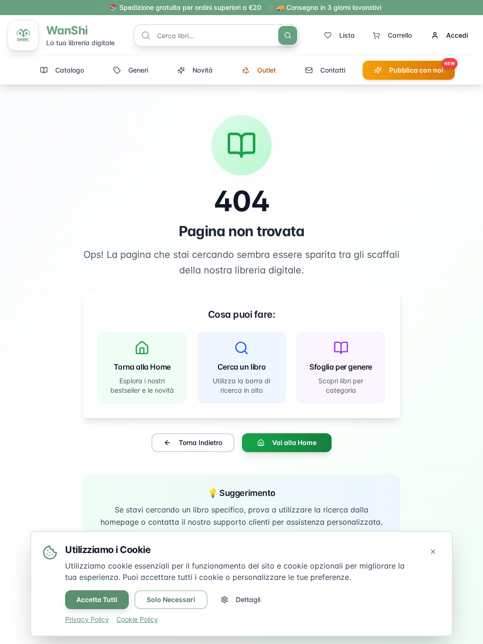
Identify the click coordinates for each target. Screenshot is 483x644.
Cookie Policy (137, 619)
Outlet (266, 70)
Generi (138, 70)
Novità (202, 70)
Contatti (332, 70)
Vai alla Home (294, 442)
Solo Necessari (171, 599)
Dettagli (248, 599)
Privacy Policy (87, 619)
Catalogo (69, 70)
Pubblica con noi (422, 67)
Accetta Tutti (96, 599)
